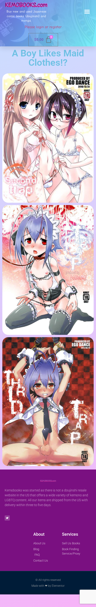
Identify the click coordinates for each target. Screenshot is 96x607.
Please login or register (43, 27)
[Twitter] (7, 518)
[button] (87, 11)
